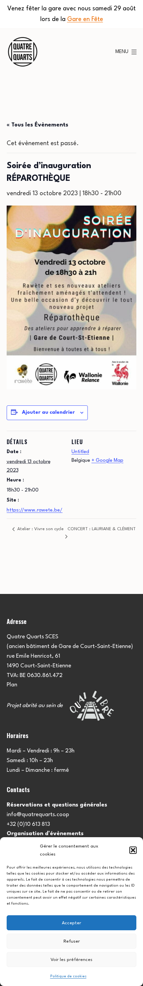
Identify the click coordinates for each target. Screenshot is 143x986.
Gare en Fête (85, 19)
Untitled (80, 451)
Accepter (71, 923)
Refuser (72, 941)
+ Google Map (107, 460)
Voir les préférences (71, 959)
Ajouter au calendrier (48, 412)
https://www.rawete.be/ (35, 510)
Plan (12, 685)
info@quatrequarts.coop (38, 814)
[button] (133, 850)
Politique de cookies (68, 976)
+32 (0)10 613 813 (28, 824)
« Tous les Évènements (37, 125)
